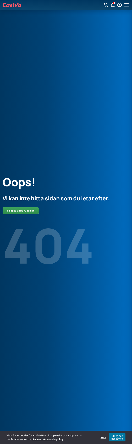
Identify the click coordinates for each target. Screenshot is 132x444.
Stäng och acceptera (117, 437)
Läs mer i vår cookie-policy (47, 439)
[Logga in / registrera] (119, 5)
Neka (103, 437)
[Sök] (106, 5)
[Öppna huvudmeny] (126, 5)
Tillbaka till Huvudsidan (21, 210)
